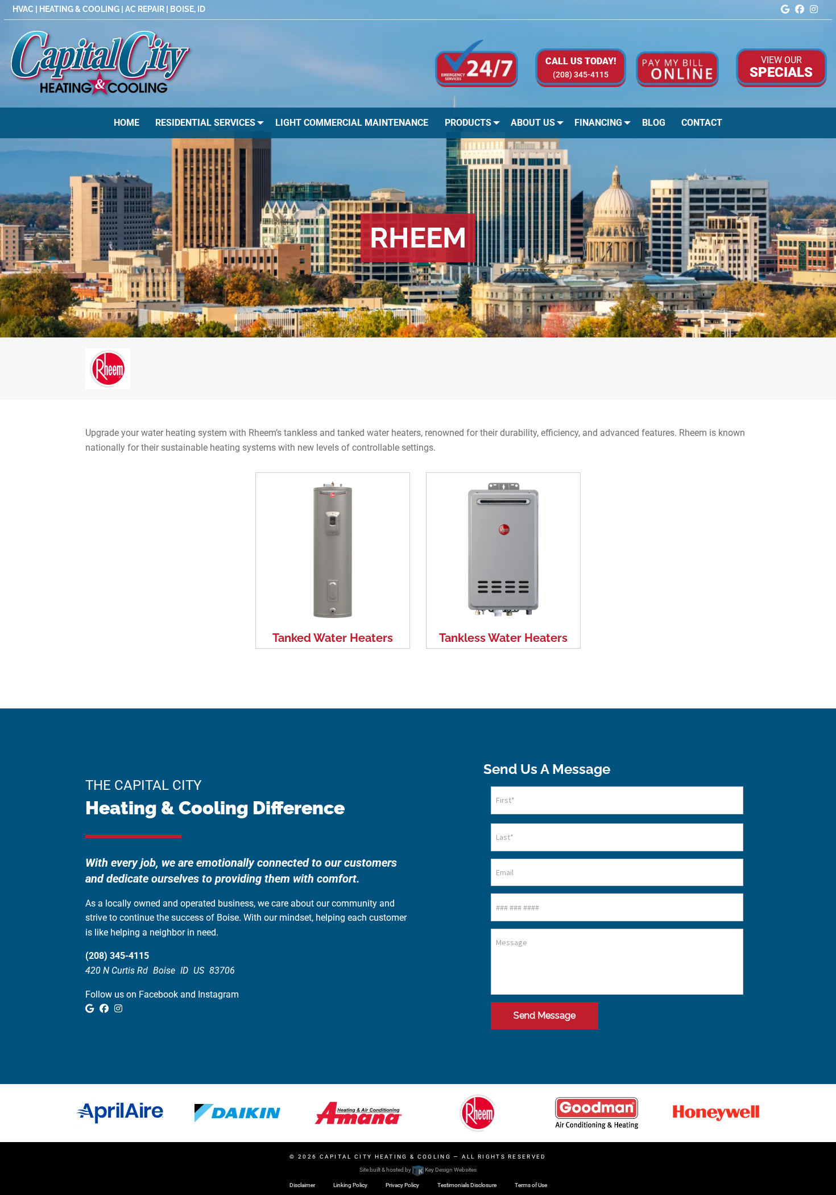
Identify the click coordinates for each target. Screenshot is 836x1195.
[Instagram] (814, 9)
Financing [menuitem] (598, 122)
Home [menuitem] (126, 122)
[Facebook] (799, 9)
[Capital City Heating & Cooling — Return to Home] (101, 62)
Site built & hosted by (417, 1170)
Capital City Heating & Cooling (385, 1156)
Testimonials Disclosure (466, 1185)
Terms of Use (531, 1185)
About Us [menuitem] (533, 122)
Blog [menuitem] (653, 122)
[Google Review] (785, 9)
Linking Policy (350, 1185)
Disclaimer (302, 1185)
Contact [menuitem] (701, 122)
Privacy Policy (402, 1185)
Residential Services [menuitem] (205, 122)
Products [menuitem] (468, 122)
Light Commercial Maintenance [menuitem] (351, 122)
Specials (781, 67)
